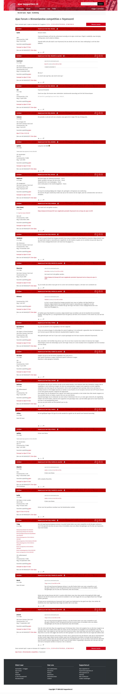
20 (64, 24)
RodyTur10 (19, 178)
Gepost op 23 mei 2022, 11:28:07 (46, 351)
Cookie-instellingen (84, 678)
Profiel (54, 9)
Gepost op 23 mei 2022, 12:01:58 (47, 380)
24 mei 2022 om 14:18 (56, 583)
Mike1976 (19, 467)
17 (59, 24)
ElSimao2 (19, 296)
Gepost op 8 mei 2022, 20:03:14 (46, 113)
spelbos (19, 146)
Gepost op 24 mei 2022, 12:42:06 (47, 490)
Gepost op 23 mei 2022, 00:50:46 (47, 203)
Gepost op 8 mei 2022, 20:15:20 (46, 174)
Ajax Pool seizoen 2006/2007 (24, 213)
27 (66, 24)
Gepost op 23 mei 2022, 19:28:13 (46, 409)
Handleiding (35, 13)
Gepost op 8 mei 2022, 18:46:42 (46, 29)
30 (71, 24)
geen (29, 44)
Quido (18, 33)
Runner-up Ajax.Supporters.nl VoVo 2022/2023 (26, 550)
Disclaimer (50, 671)
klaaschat (19, 268)
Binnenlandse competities (44, 19)
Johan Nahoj (20, 207)
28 (68, 24)
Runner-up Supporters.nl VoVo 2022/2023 (25, 552)
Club (48, 9)
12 (51, 24)
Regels (29, 13)
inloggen (93, 9)
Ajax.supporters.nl (84, 669)
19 (62, 24)
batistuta (19, 384)
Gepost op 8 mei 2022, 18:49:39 (46, 56)
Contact (49, 678)
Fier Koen (19, 355)
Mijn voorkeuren (83, 676)
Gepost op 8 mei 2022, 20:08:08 (46, 142)
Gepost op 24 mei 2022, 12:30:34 (47, 462)
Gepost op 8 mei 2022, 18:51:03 (46, 86)
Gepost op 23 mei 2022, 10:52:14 (46, 291)
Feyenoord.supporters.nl (86, 671)
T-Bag (18, 524)
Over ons (50, 665)
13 (53, 24)
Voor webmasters (52, 669)
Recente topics (22, 13)
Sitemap (81, 674)
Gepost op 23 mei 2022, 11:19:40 (46, 323)
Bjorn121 (46, 64)
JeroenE (19, 615)
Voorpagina (21, 9)
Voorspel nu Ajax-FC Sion (24, 47)
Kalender (17, 674)
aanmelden (100, 9)
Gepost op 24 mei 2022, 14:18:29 (46, 520)
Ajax (21, 62)
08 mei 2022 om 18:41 (57, 64)
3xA (18, 90)
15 (56, 24)
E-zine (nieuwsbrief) (21, 676)
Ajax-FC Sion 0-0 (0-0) (23, 511)
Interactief (42, 9)
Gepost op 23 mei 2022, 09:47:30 (47, 263)
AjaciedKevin (20, 326)
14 (54, 24)
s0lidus (19, 413)
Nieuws (28, 9)
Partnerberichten (52, 676)
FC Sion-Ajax (32, 50)
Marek (18, 580)
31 (73, 24)
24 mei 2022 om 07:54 (57, 470)
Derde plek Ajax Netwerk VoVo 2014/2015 (25, 529)
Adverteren (50, 674)
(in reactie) (58, 56)
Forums (35, 9)
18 (60, 24)
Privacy (49, 672)
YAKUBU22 (19, 238)
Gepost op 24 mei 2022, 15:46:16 (46, 609)
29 (70, 24)
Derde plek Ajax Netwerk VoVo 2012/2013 (25, 531)
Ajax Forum (21, 19)
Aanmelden (18, 669)
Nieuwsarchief (19, 678)
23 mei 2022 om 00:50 (58, 271)
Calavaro (19, 117)
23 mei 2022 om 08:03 (58, 299)
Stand (17, 672)
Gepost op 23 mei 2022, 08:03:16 (47, 234)
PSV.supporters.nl (84, 672)
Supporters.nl (84, 665)
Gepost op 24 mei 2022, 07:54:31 (46, 429)
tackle (18, 495)
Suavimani (19, 61)
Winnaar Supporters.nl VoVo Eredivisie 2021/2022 (26, 541)
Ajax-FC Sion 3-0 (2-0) (23, 133)
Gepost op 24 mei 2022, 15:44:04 (47, 575)
